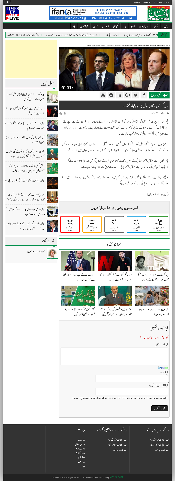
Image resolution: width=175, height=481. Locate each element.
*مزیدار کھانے (80, 453)
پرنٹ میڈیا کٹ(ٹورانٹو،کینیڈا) (117, 440)
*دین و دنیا (81, 440)
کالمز (74, 26)
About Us (136, 2)
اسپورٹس (105, 26)
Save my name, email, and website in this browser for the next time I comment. (118, 398)
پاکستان (155, 26)
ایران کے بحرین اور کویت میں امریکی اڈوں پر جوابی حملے (25, 180)
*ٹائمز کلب (81, 462)
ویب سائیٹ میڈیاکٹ (120, 450)
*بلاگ (83, 466)
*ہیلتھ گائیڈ (81, 457)
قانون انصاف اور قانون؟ (36, 251)
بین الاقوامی (143, 26)
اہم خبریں (155, 195)
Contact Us (147, 2)
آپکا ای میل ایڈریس (158, 385)
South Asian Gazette (161, 2)
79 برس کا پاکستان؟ (117, 35)
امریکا (133, 26)
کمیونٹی (115, 26)
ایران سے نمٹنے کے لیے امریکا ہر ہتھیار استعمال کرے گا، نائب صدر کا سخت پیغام (78, 35)
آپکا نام (164, 372)
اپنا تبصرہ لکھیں (161, 344)
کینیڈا (124, 26)
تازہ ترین (166, 26)
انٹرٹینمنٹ (84, 26)
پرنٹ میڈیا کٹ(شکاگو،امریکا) (117, 445)
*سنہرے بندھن (80, 449)
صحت (95, 26)
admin (163, 113)
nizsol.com (116, 477)
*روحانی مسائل (80, 444)
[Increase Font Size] (65, 113)
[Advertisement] (31, 59)
